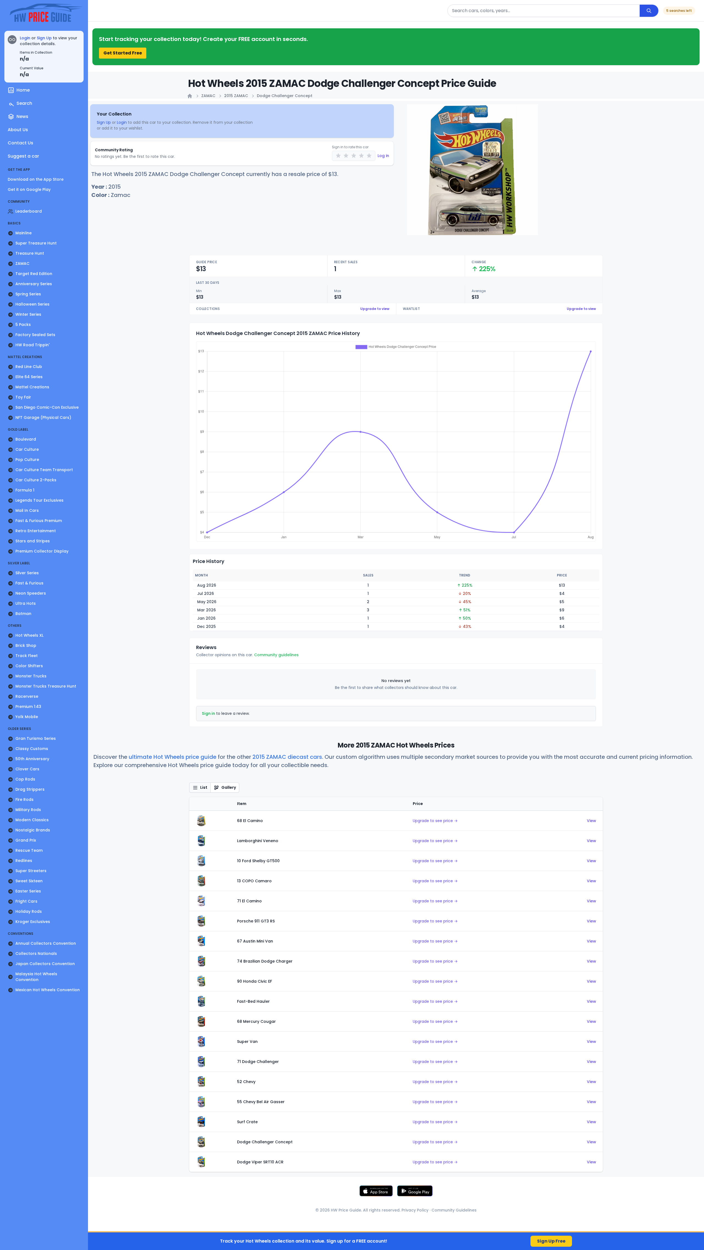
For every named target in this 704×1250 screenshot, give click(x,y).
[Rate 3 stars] (353, 156)
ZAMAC (208, 95)
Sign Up (44, 38)
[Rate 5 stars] (369, 156)
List (203, 787)
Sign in (208, 713)
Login (25, 38)
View (591, 820)
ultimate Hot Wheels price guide (172, 757)
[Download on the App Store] (376, 1190)
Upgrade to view (374, 308)
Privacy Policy (415, 1210)
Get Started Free (122, 53)
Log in (383, 155)
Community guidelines (276, 655)
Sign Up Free (551, 1241)
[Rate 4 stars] (361, 156)
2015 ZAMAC (236, 95)
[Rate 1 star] (338, 156)
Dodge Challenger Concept (284, 95)
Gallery (228, 787)
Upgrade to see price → (435, 820)
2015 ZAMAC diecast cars (287, 757)
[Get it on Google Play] (415, 1190)
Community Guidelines (454, 1210)
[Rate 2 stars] (346, 156)
